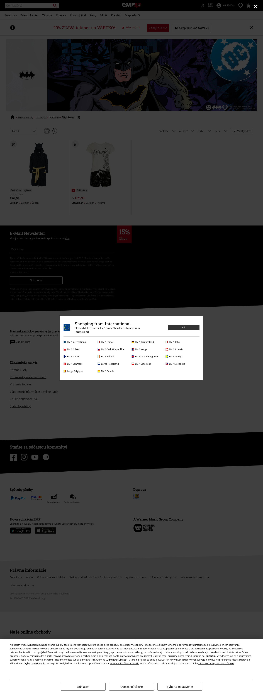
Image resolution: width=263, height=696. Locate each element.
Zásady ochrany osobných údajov (216, 663)
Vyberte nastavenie (180, 687)
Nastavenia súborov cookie (124, 663)
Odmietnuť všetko (131, 686)
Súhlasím (83, 686)
